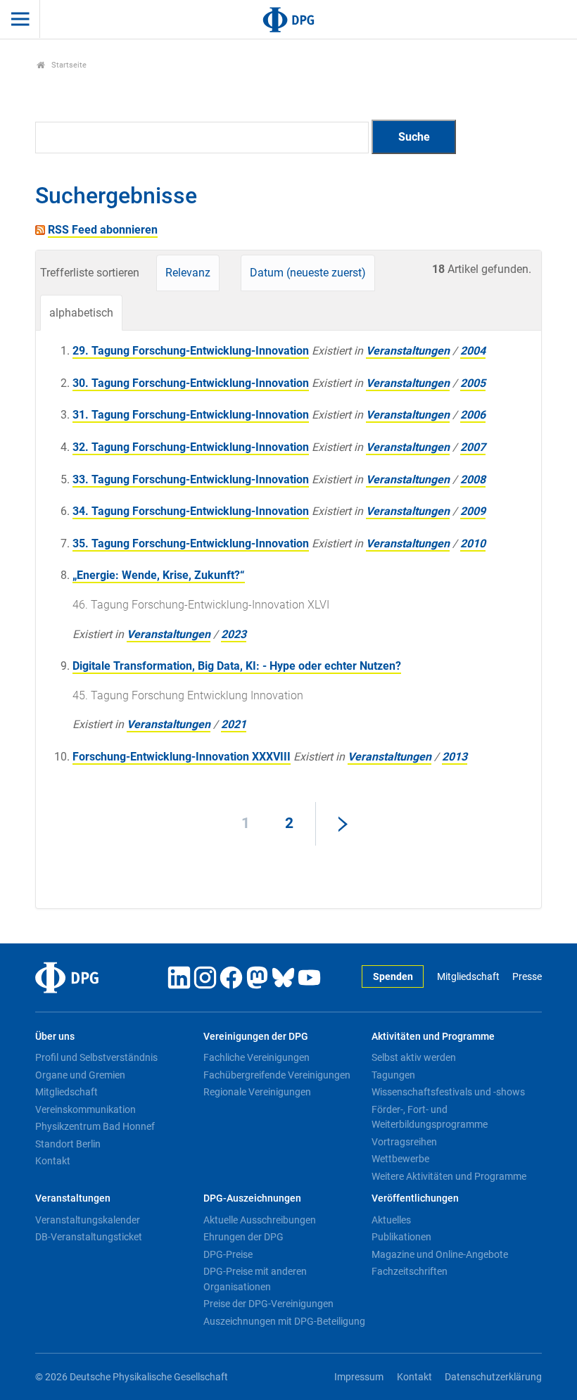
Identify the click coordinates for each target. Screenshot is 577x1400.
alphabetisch (81, 312)
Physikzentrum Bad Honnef (95, 1126)
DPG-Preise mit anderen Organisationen (255, 1279)
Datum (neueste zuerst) (308, 272)
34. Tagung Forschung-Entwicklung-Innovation (190, 511)
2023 (233, 634)
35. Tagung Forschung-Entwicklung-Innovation (190, 543)
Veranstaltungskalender (87, 1220)
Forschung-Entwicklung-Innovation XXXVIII (181, 756)
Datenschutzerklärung (493, 1377)
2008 (473, 479)
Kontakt (52, 1160)
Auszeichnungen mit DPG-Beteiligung (284, 1321)
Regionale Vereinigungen (257, 1091)
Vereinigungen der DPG (255, 1037)
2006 (473, 414)
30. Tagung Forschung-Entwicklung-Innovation (190, 383)
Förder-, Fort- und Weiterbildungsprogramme (430, 1117)
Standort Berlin (68, 1144)
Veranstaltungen (408, 350)
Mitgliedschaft (468, 977)
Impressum (358, 1377)
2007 (473, 447)
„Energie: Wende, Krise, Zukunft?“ (158, 575)
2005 (473, 383)
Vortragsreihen (404, 1141)
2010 (473, 543)
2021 (233, 724)
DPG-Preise (228, 1254)
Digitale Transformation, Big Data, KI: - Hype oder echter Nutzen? (236, 666)
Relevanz (187, 272)
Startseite (68, 65)
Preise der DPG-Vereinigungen (268, 1303)
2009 (473, 511)
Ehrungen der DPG (243, 1236)
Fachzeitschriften (410, 1271)
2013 (454, 756)
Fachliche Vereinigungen (256, 1057)
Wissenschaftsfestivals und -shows (448, 1091)
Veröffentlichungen (415, 1198)
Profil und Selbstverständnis (96, 1057)
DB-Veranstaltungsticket (88, 1236)
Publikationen (401, 1236)
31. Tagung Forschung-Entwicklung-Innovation (190, 414)
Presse (527, 977)
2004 (473, 350)
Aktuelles (391, 1220)
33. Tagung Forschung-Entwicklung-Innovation (190, 479)
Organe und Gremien (80, 1075)
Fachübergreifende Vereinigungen (276, 1075)
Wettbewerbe (400, 1158)
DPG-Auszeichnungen (252, 1198)
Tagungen (393, 1075)
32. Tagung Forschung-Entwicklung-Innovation (190, 447)
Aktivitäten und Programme (433, 1037)
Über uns (55, 1037)
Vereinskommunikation (85, 1109)
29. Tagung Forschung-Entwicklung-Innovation (190, 350)
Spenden (393, 977)
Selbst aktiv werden (414, 1057)
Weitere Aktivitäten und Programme (449, 1176)
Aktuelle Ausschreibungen (259, 1220)
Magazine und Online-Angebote (440, 1254)
